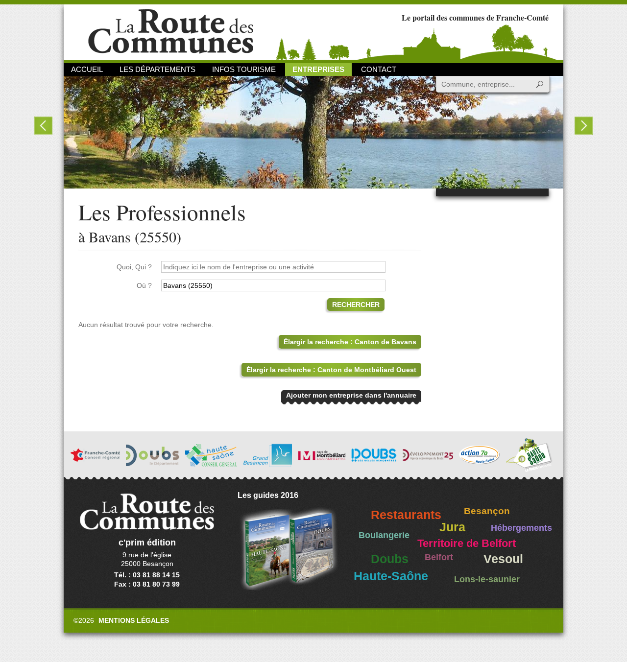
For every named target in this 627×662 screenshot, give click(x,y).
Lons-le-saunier (487, 579)
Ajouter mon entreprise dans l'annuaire (351, 395)
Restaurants (406, 514)
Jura (452, 527)
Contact (378, 69)
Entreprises (318, 69)
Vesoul (503, 559)
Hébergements (521, 528)
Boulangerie (384, 535)
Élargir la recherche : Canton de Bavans (350, 342)
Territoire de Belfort (466, 543)
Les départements (157, 69)
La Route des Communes (170, 31)
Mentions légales (133, 620)
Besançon (487, 511)
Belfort (439, 557)
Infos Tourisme (244, 69)
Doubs (390, 559)
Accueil (87, 69)
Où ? (144, 285)
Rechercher (356, 304)
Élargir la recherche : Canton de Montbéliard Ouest (331, 370)
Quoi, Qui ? (134, 267)
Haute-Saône (391, 576)
